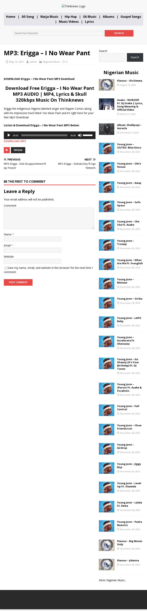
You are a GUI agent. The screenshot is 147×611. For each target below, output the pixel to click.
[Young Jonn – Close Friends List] (106, 433)
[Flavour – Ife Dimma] (106, 88)
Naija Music (49, 17)
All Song (28, 17)
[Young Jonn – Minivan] (106, 287)
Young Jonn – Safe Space (128, 203)
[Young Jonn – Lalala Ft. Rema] (106, 510)
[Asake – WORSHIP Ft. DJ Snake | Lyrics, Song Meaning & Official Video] (106, 107)
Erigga (18, 150)
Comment (10, 205)
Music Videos (69, 21)
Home (10, 17)
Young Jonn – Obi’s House (129, 165)
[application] (50, 135)
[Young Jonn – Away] (106, 190)
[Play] (9, 135)
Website (9, 256)
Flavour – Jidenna (128, 560)
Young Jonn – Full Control (128, 407)
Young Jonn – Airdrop (125, 446)
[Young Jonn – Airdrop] (106, 452)
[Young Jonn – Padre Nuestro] (106, 529)
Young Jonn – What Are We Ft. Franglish (130, 261)
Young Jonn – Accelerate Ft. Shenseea (126, 340)
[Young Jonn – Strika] (106, 306)
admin (33, 61)
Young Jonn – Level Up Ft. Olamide (129, 484)
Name (8, 234)
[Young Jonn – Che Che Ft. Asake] (106, 229)
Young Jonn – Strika (129, 298)
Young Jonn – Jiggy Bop (129, 465)
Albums (108, 17)
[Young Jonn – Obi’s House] (106, 171)
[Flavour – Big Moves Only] (106, 549)
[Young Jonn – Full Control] (106, 414)
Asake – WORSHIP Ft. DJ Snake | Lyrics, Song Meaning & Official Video (130, 104)
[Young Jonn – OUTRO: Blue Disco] (106, 152)
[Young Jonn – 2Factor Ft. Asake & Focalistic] (106, 392)
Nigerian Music (51, 61)
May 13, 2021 (16, 61)
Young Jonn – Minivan (125, 281)
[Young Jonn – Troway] (106, 248)
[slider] (88, 134)
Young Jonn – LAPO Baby (129, 319)
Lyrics (89, 21)
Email (7, 245)
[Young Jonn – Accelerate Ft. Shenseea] (106, 345)
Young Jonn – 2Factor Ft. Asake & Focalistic (129, 387)
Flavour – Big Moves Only (129, 542)
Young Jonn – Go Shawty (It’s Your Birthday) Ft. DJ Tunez (128, 364)
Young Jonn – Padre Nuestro (129, 523)
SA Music (89, 17)
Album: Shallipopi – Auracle (129, 126)
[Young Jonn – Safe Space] (106, 210)
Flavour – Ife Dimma (129, 80)
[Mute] (80, 135)
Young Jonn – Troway (125, 242)
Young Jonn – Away (129, 183)
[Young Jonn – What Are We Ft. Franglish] (106, 268)
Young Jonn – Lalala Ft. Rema (129, 504)
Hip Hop (71, 17)
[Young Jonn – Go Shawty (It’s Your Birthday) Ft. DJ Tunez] (106, 367)
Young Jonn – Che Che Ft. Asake (128, 223)
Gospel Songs (131, 17)
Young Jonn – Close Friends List (129, 427)
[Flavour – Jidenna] (106, 568)
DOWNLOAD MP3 (15, 141)
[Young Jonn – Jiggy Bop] (106, 471)
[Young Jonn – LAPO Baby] (106, 325)
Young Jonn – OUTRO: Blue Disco (129, 146)
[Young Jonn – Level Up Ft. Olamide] (106, 491)
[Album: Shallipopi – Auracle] (106, 133)
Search (103, 51)
